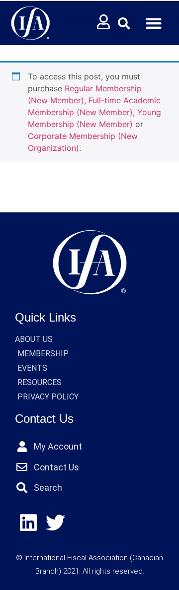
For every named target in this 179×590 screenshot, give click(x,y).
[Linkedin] (28, 523)
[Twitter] (56, 523)
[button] (124, 23)
